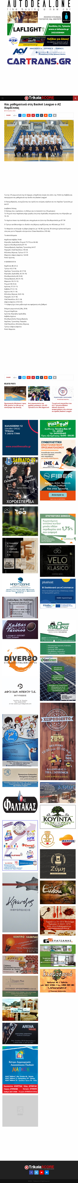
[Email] (47, 1172)
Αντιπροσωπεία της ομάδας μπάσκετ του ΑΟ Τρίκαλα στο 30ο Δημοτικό (38, 405)
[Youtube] (41, 1172)
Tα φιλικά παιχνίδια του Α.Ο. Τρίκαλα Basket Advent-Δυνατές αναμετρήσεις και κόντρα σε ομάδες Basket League (62, 407)
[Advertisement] (39, 81)
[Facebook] (31, 1172)
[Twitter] (36, 1172)
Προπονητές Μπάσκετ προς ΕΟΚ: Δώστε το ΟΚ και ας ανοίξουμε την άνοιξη (15, 405)
